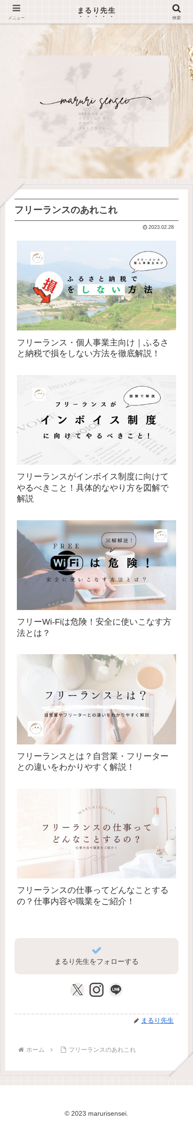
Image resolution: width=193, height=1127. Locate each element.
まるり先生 (96, 10)
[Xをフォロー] (77, 989)
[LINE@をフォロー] (115, 989)
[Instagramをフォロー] (96, 989)
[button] (171, 1111)
